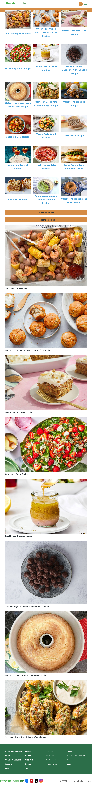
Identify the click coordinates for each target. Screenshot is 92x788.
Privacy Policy (51, 764)
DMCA (69, 764)
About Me (49, 751)
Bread (7, 756)
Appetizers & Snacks (13, 751)
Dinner (7, 768)
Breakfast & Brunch (13, 760)
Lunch (28, 751)
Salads (28, 756)
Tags (27, 768)
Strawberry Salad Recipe (18, 68)
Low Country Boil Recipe (18, 33)
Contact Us (71, 751)
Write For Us (50, 756)
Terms (69, 760)
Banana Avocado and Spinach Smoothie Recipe (46, 199)
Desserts (8, 764)
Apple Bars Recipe (17, 199)
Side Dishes (30, 760)
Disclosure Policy (52, 760)
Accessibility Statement (76, 756)
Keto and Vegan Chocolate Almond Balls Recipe (74, 70)
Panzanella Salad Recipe (18, 137)
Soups (28, 764)
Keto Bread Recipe (74, 136)
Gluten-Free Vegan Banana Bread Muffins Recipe (46, 32)
